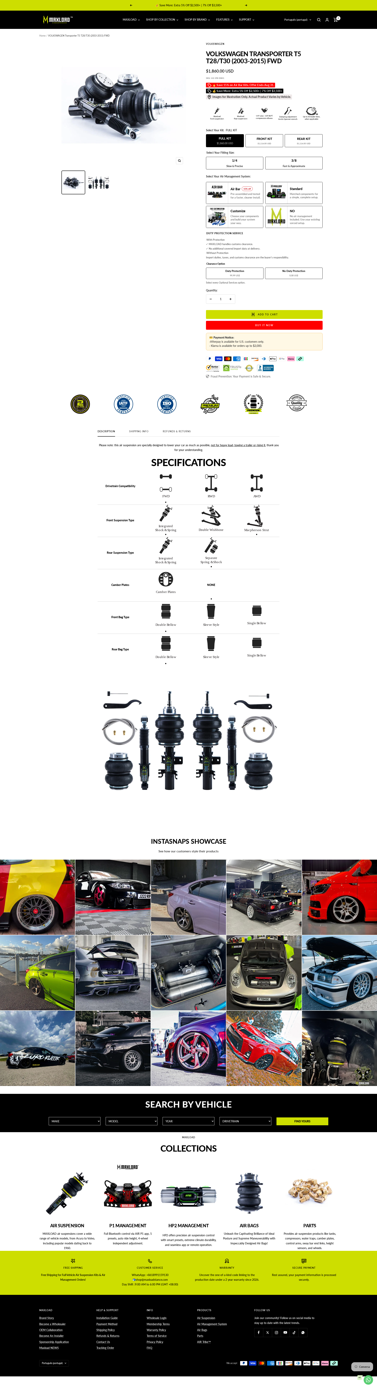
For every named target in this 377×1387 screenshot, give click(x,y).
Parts (200, 1335)
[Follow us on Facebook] (258, 1332)
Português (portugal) (295, 19)
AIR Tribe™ (204, 1342)
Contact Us (103, 1342)
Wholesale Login (157, 1318)
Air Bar (184, 5)
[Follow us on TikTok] (294, 1332)
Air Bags (202, 1330)
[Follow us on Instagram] (276, 1332)
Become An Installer (51, 1335)
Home (42, 35)
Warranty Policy (156, 1330)
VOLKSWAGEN (215, 43)
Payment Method (106, 1324)
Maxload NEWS (49, 1347)
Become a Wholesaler (52, 1324)
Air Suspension (206, 1318)
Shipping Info (139, 431)
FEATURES (223, 19)
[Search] (319, 20)
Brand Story (46, 1318)
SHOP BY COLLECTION (161, 19)
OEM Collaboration (51, 1330)
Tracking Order (105, 1347)
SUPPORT (245, 19)
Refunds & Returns (177, 431)
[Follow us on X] (267, 1332)
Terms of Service (157, 1335)
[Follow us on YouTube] (285, 1332)
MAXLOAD (130, 19)
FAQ (149, 1347)
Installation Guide (107, 1318)
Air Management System (212, 1324)
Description (106, 431)
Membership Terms (158, 1324)
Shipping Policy (105, 1330)
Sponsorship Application (54, 1342)
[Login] (327, 19)
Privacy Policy (155, 1342)
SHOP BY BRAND (196, 19)
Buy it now (264, 325)
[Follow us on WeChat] (302, 1332)
